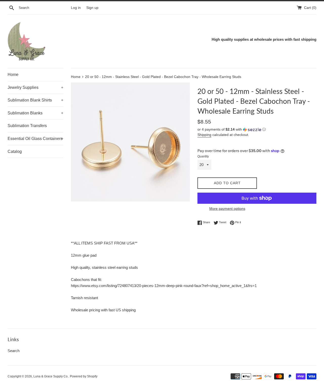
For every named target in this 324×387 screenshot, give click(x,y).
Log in (76, 8)
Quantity (203, 156)
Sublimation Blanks (35, 113)
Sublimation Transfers (27, 126)
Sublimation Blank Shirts (35, 100)
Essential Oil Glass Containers (35, 138)
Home (13, 74)
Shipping (204, 135)
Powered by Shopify (83, 376)
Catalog (15, 151)
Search (13, 351)
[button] (256, 129)
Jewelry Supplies (35, 87)
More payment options (227, 209)
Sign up (92, 8)
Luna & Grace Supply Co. (50, 376)
